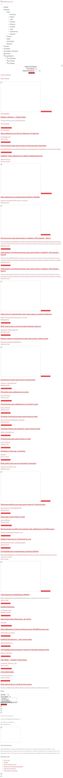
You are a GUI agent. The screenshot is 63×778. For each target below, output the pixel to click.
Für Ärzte (6, 46)
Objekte (6, 7)
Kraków (12, 17)
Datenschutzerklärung (10, 768)
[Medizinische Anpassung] (9, 702)
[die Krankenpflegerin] (9, 701)
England (9, 36)
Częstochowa (14, 31)
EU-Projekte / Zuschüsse (11, 51)
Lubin (11, 29)
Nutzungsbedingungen (10, 764)
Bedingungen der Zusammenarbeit (13, 766)
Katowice (12, 34)
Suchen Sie (31, 72)
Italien (8, 39)
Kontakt (6, 762)
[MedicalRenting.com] (7, 1)
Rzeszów (12, 24)
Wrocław (12, 21)
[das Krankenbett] (9, 699)
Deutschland (10, 41)
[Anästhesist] (9, 698)
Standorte (6, 9)
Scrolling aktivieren (6, 75)
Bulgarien (9, 43)
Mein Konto (7, 53)
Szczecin (12, 26)
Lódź (11, 19)
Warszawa (13, 14)
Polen (8, 12)
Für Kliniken (7, 48)
